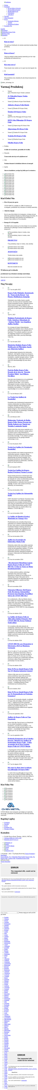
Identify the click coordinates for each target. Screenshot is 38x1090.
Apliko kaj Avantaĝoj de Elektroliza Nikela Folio (17, 541)
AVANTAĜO (12, 252)
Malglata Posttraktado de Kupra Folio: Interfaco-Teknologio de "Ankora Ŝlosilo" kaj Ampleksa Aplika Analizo (20, 321)
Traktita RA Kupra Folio (17, 136)
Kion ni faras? (9, 53)
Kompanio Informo (13, 21)
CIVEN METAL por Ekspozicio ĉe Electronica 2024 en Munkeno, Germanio (20, 646)
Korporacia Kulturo (13, 24)
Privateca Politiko (9, 829)
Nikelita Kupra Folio (15, 143)
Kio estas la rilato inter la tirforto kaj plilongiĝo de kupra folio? (20, 768)
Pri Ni (6, 19)
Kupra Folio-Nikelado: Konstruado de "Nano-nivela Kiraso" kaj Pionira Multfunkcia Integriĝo (21, 295)
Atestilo (10, 22)
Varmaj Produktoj (30, 853)
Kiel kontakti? (9, 74)
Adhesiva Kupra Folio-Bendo (18, 105)
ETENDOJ (11, 13)
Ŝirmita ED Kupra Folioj (17, 112)
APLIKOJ (11, 14)
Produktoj (7, 7)
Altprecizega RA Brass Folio (18, 129)
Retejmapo (4, 855)
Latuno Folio (11, 858)
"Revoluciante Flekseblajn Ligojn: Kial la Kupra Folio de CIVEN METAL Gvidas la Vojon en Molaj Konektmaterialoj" (20, 566)
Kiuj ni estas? (9, 42)
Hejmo (6, 5)
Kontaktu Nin (8, 26)
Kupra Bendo (4, 857)
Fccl (10, 857)
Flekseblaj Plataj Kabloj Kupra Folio (22, 857)
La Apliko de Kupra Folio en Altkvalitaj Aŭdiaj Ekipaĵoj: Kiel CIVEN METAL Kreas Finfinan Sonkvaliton (20, 620)
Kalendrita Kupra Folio (22, 858)
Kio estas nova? (10, 65)
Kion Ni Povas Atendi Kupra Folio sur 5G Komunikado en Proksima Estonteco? (20, 694)
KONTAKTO (13, 263)
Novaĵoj (6, 16)
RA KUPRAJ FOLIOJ (14, 8)
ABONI (3, 280)
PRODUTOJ (12, 240)
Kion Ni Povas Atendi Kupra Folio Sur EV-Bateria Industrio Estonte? (20, 670)
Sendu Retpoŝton (5, 861)
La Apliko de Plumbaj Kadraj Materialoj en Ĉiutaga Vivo (19, 517)
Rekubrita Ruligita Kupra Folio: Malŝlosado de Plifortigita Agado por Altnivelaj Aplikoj (20, 347)
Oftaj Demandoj (8, 18)
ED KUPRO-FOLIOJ (14, 10)
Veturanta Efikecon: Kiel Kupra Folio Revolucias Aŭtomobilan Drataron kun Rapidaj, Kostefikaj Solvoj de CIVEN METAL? (20, 593)
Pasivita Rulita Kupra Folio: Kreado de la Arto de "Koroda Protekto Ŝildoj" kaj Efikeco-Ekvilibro (19, 373)
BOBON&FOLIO (13, 11)
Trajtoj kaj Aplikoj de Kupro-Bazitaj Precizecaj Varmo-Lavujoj (20, 471)
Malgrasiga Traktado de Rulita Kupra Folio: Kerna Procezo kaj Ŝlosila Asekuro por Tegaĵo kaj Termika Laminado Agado (19, 423)
